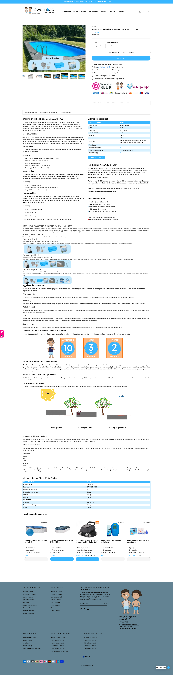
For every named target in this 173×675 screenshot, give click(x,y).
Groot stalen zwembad (90, 640)
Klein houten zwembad (57, 643)
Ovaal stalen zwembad (90, 648)
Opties (94, 42)
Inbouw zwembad (56, 599)
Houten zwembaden (56, 591)
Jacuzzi (103, 12)
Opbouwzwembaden (28, 599)
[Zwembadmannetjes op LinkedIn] (88, 609)
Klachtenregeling (27, 645)
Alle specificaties (66, 112)
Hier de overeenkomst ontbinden (32, 648)
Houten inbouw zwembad (58, 637)
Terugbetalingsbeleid (28, 613)
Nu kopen (121, 58)
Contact (121, 12)
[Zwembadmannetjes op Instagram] (81, 609)
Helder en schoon (79, 12)
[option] (86, 2)
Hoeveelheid (112, 42)
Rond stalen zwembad (90, 645)
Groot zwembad (55, 602)
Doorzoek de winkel (28, 591)
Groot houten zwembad (57, 640)
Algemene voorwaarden (29, 637)
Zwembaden (66, 12)
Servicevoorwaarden (28, 610)
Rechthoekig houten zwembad (59, 651)
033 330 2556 (124, 623)
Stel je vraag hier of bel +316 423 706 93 (111, 103)
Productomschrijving (30, 112)
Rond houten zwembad (57, 645)
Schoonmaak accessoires (30, 605)
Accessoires (93, 12)
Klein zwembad (55, 605)
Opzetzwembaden (28, 597)
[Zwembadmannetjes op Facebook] (84, 609)
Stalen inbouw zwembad (90, 637)
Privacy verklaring (27, 640)
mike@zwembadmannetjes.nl (39, 143)
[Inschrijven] (105, 604)
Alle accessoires (27, 608)
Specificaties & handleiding (48, 112)
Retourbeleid (26, 643)
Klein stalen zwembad (90, 643)
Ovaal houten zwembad (57, 648)
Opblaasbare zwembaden (30, 594)
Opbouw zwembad (56, 597)
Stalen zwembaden (56, 594)
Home (93, 26)
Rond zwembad (55, 608)
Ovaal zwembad (55, 610)
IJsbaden (112, 12)
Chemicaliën (26, 602)
